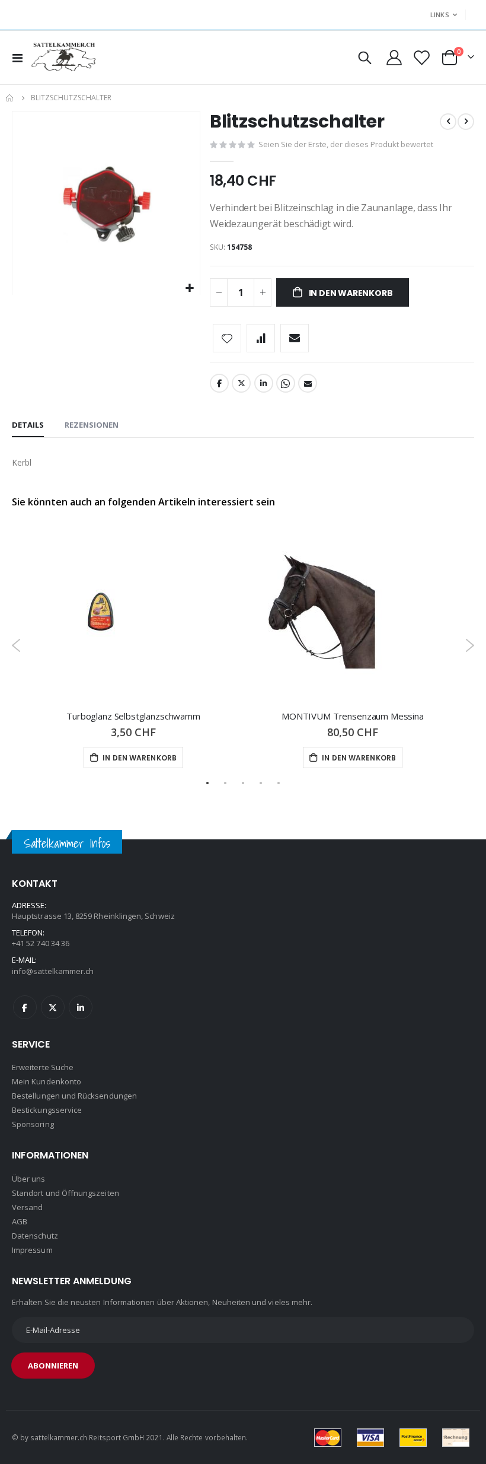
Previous (16, 645)
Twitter (241, 383)
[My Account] (394, 57)
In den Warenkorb (139, 758)
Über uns (29, 1178)
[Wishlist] (421, 57)
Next (469, 645)
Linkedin (80, 1007)
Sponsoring (33, 1124)
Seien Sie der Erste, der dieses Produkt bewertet (345, 144)
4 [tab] (261, 783)
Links (439, 14)
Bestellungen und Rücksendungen (74, 1095)
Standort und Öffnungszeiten (65, 1193)
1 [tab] (207, 783)
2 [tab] (225, 783)
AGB (19, 1221)
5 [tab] (278, 783)
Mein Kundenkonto (46, 1081)
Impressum (32, 1250)
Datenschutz (35, 1235)
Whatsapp (285, 383)
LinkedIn (263, 383)
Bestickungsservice (47, 1110)
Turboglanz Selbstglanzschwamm (133, 716)
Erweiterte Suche (42, 1067)
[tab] (28, 425)
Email (307, 383)
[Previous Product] (448, 121)
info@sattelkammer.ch (53, 971)
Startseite (10, 98)
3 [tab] (243, 783)
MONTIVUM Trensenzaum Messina (353, 716)
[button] (189, 288)
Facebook (219, 383)
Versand (27, 1207)
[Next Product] (466, 121)
